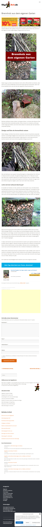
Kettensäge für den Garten (8, 507)
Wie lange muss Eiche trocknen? (8, 433)
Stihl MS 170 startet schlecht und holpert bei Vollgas (12, 400)
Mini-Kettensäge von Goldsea (16, 445)
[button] (39, 513)
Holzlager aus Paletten (6, 423)
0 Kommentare (13, 15)
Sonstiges (5, 500)
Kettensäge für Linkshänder (7, 436)
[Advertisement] (21, 301)
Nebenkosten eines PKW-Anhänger (8, 403)
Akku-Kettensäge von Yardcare (7, 405)
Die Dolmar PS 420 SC (13, 451)
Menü (39, 2)
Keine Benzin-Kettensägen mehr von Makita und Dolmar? (20, 456)
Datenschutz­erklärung (7, 522)
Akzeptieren (19, 522)
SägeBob (6, 451)
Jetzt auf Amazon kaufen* (34, 275)
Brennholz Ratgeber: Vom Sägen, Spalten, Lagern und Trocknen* (24, 270)
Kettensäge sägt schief (6, 418)
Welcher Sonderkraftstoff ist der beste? (9, 425)
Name (3, 338)
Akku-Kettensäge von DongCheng (8, 402)
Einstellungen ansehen (36, 522)
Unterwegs (5, 499)
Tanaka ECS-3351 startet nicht (7, 395)
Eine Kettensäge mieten (8, 509)
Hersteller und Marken (7, 490)
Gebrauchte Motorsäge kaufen (9, 511)
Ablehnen (27, 522)
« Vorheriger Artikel (7, 368)
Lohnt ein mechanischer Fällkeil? (8, 398)
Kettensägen (5, 492)
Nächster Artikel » (35, 368)
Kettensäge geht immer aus (7, 430)
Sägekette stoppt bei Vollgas (7, 393)
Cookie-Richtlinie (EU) (7, 523)
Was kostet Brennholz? (6, 428)
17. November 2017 (5, 15)
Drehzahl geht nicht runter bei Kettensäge (10, 396)
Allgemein (5, 489)
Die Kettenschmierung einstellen (8, 420)
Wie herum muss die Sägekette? (8, 415)
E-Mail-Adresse (5, 344)
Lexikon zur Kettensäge (8, 493)
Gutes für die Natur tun (8, 497)
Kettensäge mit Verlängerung (9, 508)
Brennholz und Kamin (11, 287)
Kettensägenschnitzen (7, 496)
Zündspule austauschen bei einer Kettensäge (10, 438)
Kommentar (4, 322)
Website (3, 350)
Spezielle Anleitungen (7, 494)
